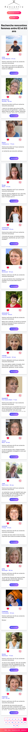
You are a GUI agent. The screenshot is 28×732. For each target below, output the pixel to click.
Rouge (4, 185)
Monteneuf (5, 272)
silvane (4, 441)
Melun (3, 186)
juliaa (3, 569)
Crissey (4, 527)
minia (3, 57)
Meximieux (5, 655)
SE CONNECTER (14, 17)
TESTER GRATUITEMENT (14, 12)
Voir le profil (14, 73)
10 (12, 722)
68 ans (10, 314)
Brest (3, 442)
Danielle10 (5, 398)
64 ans (14, 357)
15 (14, 725)
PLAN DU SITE (16, 730)
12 (18, 722)
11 (15, 722)
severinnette (5, 227)
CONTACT (24, 730)
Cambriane (5, 611)
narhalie (4, 355)
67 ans (13, 58)
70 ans (12, 144)
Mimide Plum (5, 100)
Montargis (5, 570)
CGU (9, 730)
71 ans (15, 400)
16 (17, 725)
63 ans (11, 229)
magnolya (4, 696)
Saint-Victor (5, 485)
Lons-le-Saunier (6, 357)
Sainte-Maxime (6, 58)
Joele (3, 483)
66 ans (11, 570)
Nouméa (4, 101)
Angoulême (5, 229)
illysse (3, 270)
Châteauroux (5, 144)
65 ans (11, 272)
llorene (4, 654)
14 (25, 722)
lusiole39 (4, 526)
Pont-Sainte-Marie (7, 400)
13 (21, 722)
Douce (4, 142)
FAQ (6, 730)
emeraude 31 (5, 313)
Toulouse (4, 314)
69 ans (10, 101)
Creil (3, 698)
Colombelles (5, 613)
